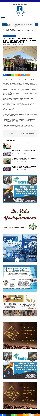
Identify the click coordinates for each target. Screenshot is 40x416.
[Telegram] (24, 75)
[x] (20, 15)
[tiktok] (21, 15)
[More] (28, 75)
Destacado (5, 36)
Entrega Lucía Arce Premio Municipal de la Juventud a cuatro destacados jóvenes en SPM (22, 25)
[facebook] (17, 15)
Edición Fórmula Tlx (7, 44)
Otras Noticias (28, 413)
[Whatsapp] (12, 75)
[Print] (20, 75)
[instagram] (18, 15)
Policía (33, 413)
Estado (9, 36)
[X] (9, 75)
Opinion (24, 413)
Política (37, 413)
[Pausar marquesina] (36, 24)
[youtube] (22, 15)
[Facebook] (5, 75)
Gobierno (14, 36)
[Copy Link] (16, 75)
